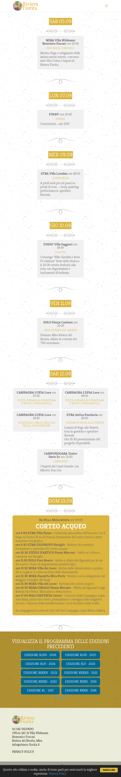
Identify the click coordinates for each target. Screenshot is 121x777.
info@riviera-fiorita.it (26, 745)
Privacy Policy (57, 774)
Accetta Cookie (109, 770)
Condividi (61, 697)
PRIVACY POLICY (23, 752)
